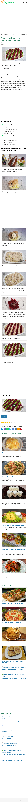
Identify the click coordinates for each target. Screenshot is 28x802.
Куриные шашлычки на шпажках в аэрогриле (12, 603)
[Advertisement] (14, 20)
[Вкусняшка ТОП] (7, 3)
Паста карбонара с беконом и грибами (12, 477)
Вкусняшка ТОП (11, 800)
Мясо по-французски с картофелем (11, 452)
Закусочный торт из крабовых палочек (12, 501)
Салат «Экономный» (6, 738)
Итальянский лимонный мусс (9, 745)
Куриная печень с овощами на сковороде (13, 575)
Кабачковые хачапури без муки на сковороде (12, 669)
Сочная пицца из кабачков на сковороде (11, 622)
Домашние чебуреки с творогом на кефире (12, 641)
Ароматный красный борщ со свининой (11, 763)
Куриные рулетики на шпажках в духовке (13, 525)
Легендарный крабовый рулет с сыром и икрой (13, 721)
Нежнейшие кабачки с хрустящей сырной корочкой (14, 678)
